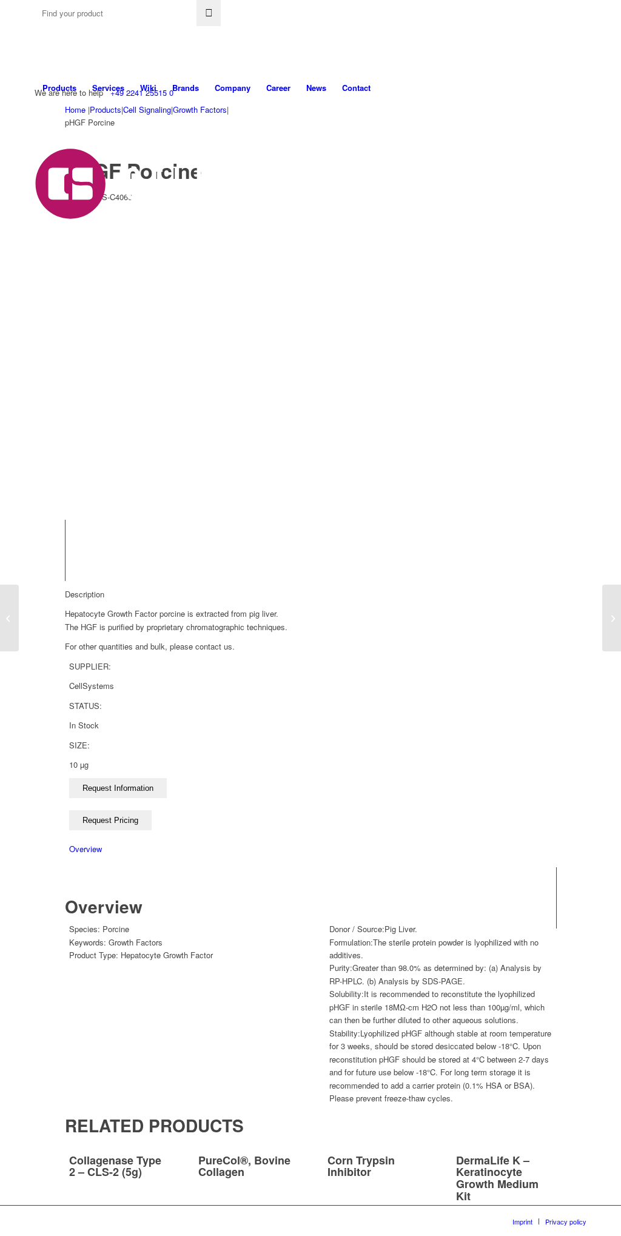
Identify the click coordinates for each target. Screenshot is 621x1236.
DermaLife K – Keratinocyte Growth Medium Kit (497, 1178)
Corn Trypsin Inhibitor (361, 1166)
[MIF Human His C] (9, 618)
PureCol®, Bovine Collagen (244, 1166)
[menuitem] (59, 88)
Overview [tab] (85, 849)
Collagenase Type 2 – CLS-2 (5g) (115, 1166)
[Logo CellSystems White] (211, 183)
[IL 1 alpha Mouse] (611, 618)
